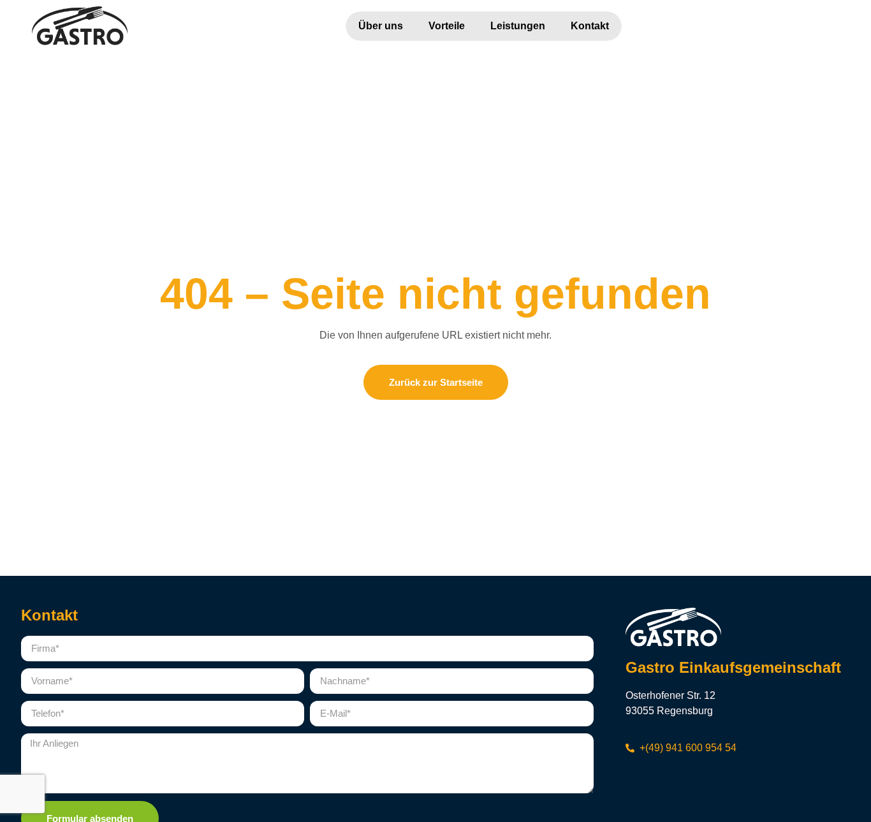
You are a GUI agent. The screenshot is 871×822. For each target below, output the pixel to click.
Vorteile (446, 25)
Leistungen (517, 25)
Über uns (380, 25)
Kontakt (590, 25)
